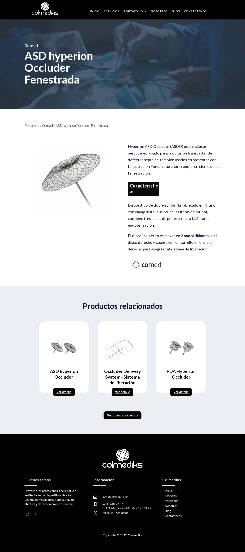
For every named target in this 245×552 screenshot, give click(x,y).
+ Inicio (167, 490)
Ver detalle (63, 392)
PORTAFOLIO (133, 11)
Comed (47, 126)
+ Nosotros (169, 506)
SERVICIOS (111, 11)
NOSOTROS (159, 11)
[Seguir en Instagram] (27, 514)
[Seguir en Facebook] (35, 514)
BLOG (176, 11)
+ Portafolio (170, 500)
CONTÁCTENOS (195, 11)
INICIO (95, 11)
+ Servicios (169, 495)
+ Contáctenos (172, 515)
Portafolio (31, 126)
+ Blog (166, 511)
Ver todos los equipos (122, 415)
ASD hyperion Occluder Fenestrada (82, 126)
